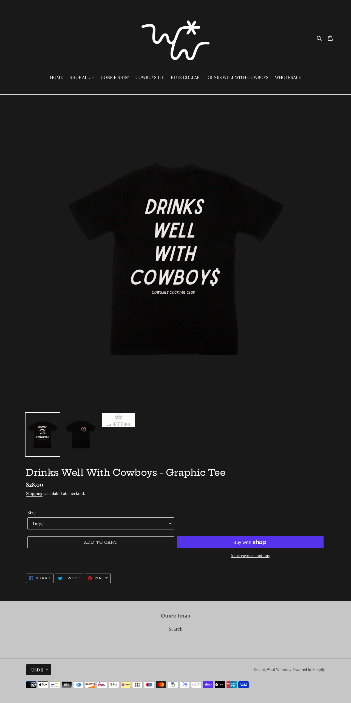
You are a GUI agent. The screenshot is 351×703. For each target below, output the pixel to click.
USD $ (37, 670)
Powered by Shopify (309, 669)
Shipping (34, 493)
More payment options (250, 555)
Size (31, 512)
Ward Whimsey (279, 669)
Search (175, 629)
